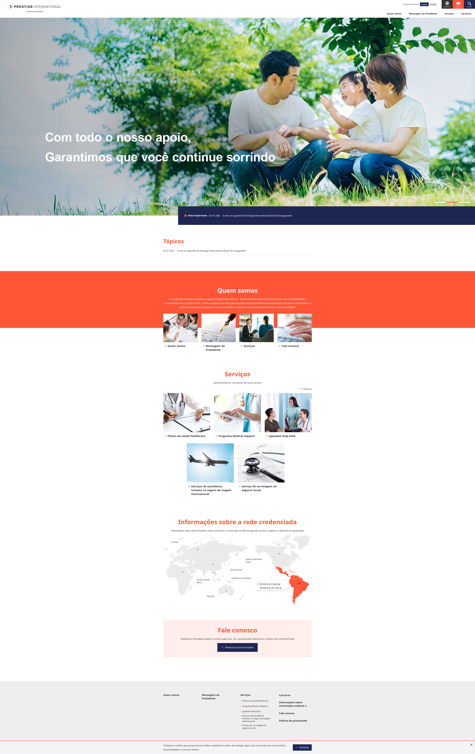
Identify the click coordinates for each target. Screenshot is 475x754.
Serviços (449, 13)
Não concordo (471, 744)
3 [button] (464, 202)
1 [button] (439, 202)
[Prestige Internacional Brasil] (35, 8)
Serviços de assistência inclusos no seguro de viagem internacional (256, 718)
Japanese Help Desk (251, 711)
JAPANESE (447, 7)
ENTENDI (304, 747)
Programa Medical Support (255, 706)
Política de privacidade (293, 720)
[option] (237, 117)
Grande (433, 4)
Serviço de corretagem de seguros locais (254, 726)
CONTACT (458, 7)
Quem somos (394, 13)
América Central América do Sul (270, 586)
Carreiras (466, 13)
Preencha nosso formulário (239, 647)
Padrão (424, 4)
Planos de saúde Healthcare (255, 700)
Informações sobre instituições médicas (291, 704)
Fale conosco (287, 713)
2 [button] (452, 202)
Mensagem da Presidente (423, 13)
